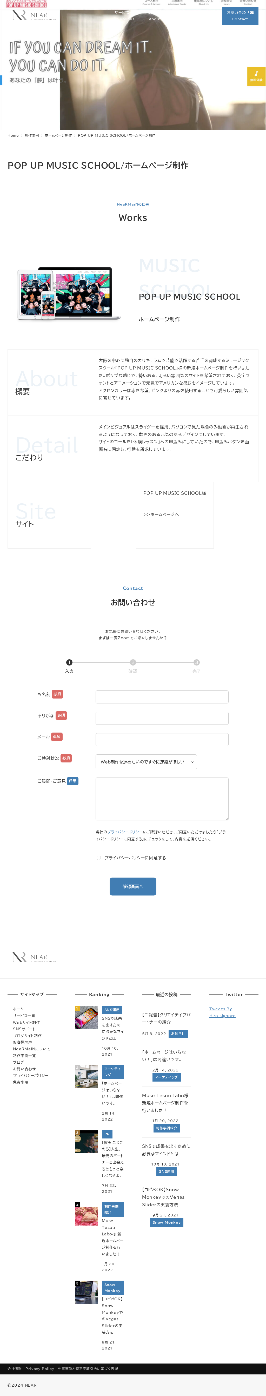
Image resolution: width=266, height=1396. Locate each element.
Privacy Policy (39, 1369)
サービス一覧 (24, 1016)
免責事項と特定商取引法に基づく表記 (88, 1369)
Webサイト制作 (26, 1022)
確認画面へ (133, 886)
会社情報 (15, 1369)
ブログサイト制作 (27, 1036)
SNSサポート (24, 1029)
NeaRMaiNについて (32, 1049)
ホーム (18, 1009)
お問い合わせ (24, 1069)
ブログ (18, 1062)
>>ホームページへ (161, 514)
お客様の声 (22, 1042)
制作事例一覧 (24, 1056)
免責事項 (20, 1082)
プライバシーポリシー (124, 832)
